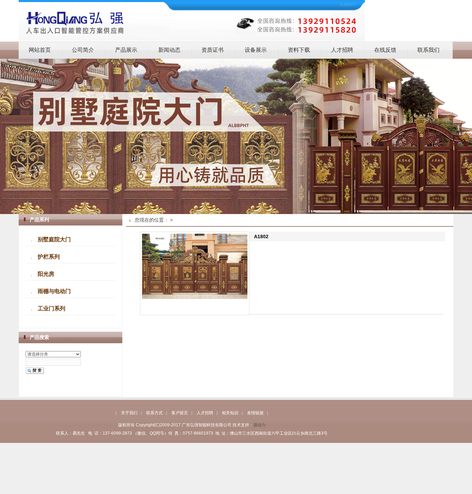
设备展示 (256, 50)
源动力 (259, 425)
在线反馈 (385, 50)
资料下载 (299, 50)
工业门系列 (51, 308)
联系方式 (154, 412)
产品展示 (126, 50)
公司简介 (83, 50)
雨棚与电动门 (54, 291)
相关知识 (230, 412)
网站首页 (40, 50)
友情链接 (255, 412)
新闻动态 (169, 50)
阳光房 (46, 274)
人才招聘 (342, 50)
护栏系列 (49, 257)
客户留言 (179, 412)
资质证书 (212, 50)
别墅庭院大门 (54, 239)
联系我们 (428, 50)
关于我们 (129, 412)
